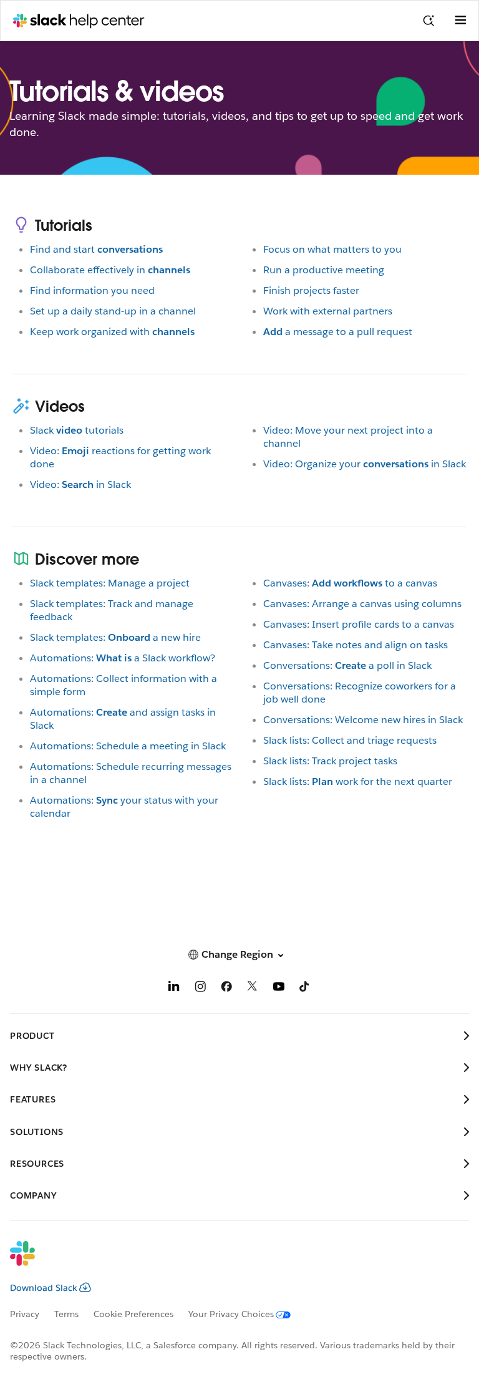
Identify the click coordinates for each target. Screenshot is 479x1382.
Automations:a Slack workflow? (122, 657)
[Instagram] (200, 988)
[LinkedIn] (174, 988)
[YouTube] (278, 988)
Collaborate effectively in (110, 269)
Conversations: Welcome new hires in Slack (363, 719)
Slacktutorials (76, 430)
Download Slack (43, 1287)
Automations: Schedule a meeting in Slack (128, 745)
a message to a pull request (337, 331)
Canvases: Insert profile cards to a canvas (358, 624)
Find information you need (92, 290)
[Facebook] (226, 988)
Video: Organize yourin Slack (364, 463)
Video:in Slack (80, 484)
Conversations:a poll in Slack (347, 665)
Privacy (24, 1314)
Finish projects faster (311, 290)
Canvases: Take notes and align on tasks (355, 644)
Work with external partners (327, 311)
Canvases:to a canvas (350, 583)
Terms (66, 1314)
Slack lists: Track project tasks (330, 760)
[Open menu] (460, 20)
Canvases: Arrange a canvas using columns (362, 603)
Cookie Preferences (133, 1314)
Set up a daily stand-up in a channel (113, 311)
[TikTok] (305, 988)
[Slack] (229, 1261)
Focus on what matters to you (332, 249)
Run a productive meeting (323, 269)
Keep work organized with (112, 331)
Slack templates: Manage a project (110, 583)
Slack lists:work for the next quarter (357, 781)
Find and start (96, 249)
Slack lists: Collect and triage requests (350, 740)
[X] (252, 988)
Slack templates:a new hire (115, 637)
